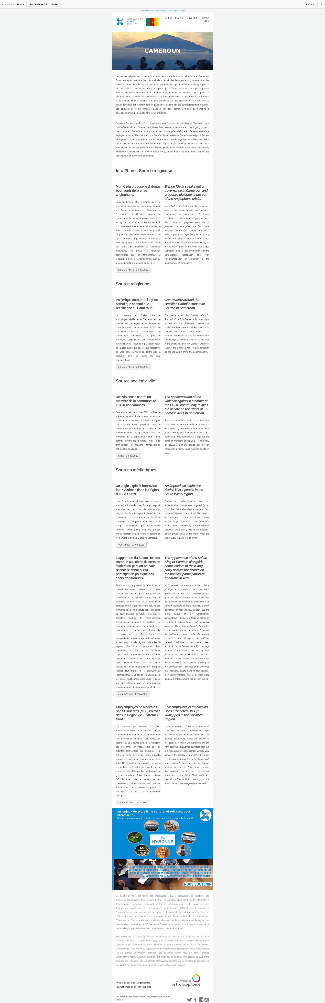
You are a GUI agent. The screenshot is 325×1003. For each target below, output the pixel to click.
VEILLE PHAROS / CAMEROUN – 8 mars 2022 (46, 4)
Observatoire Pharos (13, 4)
